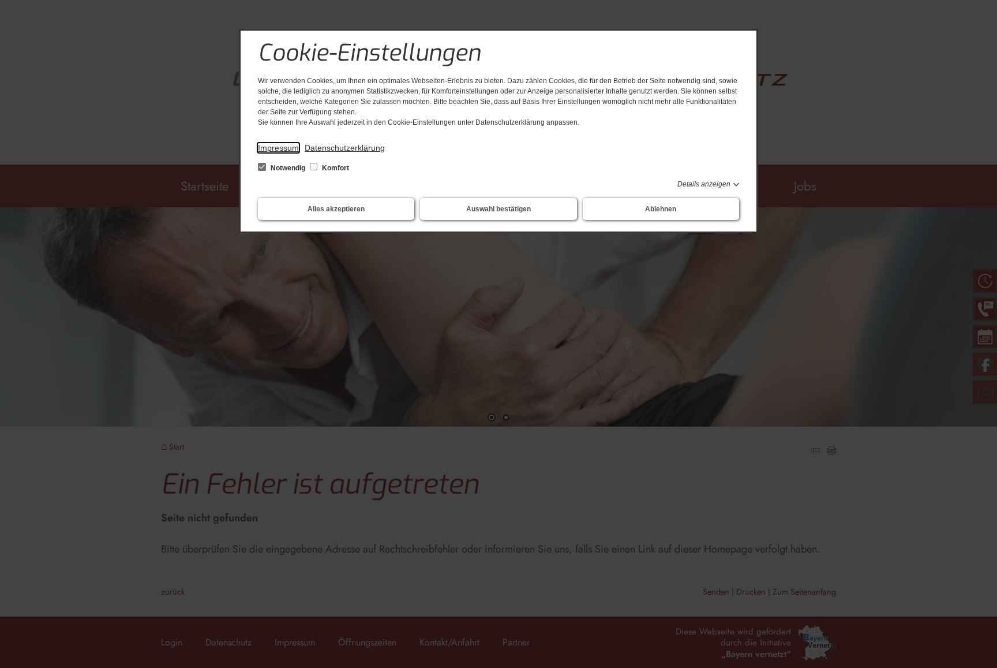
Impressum (278, 147)
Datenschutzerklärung (345, 147)
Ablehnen (660, 209)
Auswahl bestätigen (498, 209)
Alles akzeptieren (336, 209)
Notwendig (288, 168)
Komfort (334, 168)
